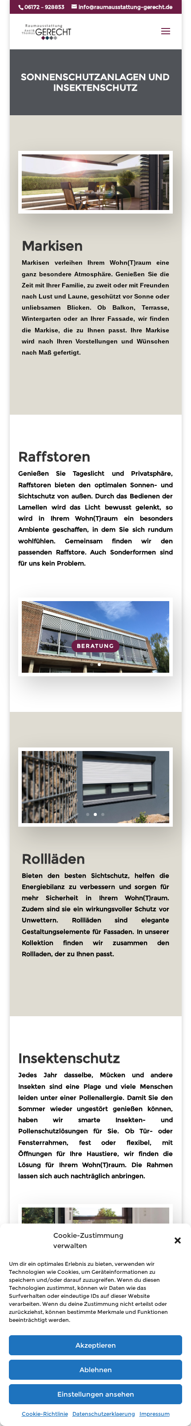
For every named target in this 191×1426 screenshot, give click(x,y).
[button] (177, 1240)
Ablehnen (96, 1369)
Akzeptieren (96, 1345)
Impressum (154, 1413)
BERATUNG (95, 645)
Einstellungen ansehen (95, 1394)
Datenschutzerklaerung (103, 1413)
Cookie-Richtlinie (45, 1413)
